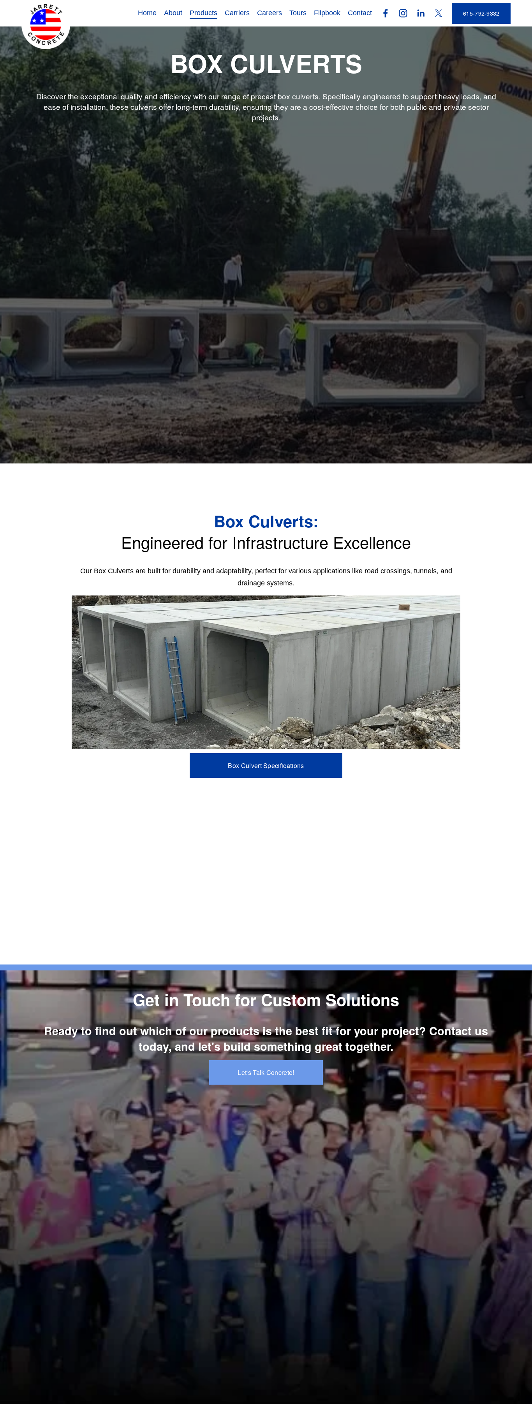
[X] (438, 13)
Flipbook (327, 13)
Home (147, 13)
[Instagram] (403, 13)
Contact (360, 13)
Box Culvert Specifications (266, 765)
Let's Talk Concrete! (266, 1072)
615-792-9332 (481, 13)
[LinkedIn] (421, 13)
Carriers (237, 13)
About (173, 13)
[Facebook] (386, 13)
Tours (298, 13)
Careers (269, 13)
